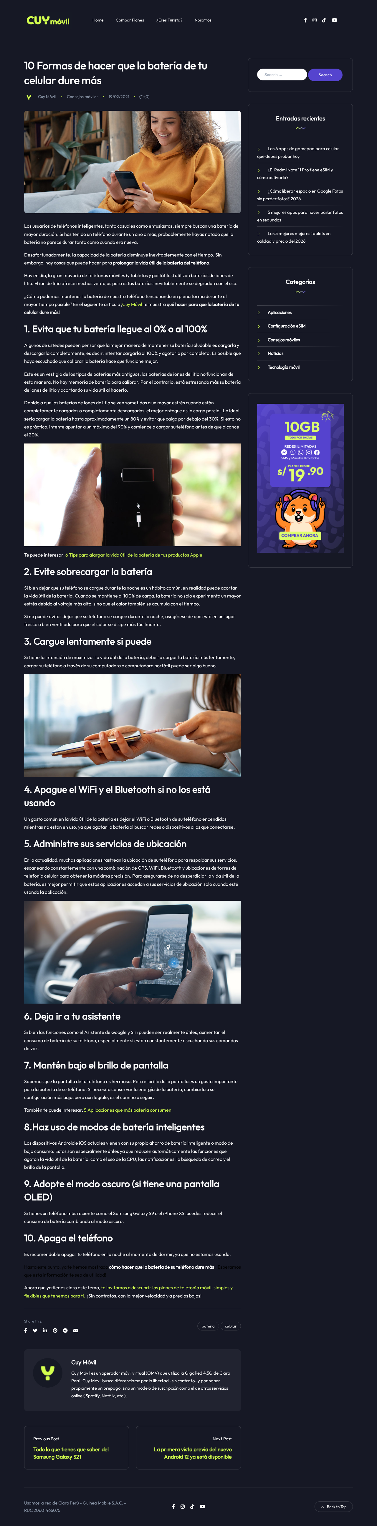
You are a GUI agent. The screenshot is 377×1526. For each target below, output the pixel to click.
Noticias (275, 353)
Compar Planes (130, 20)
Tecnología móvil (284, 367)
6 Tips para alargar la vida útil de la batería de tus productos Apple (133, 555)
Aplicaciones (280, 312)
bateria (208, 1326)
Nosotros (203, 20)
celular (231, 1326)
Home (98, 20)
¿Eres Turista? (169, 20)
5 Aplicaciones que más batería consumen (127, 1110)
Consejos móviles (82, 96)
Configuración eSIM (287, 326)
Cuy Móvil (47, 96)
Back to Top (337, 1506)
